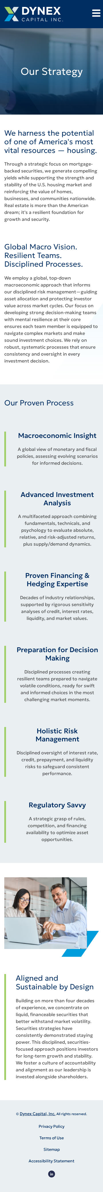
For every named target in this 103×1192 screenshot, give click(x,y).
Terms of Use (51, 1138)
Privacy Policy (51, 1126)
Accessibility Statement (51, 1161)
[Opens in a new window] (51, 1174)
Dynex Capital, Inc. (38, 1113)
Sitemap (51, 1149)
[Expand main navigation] (96, 13)
